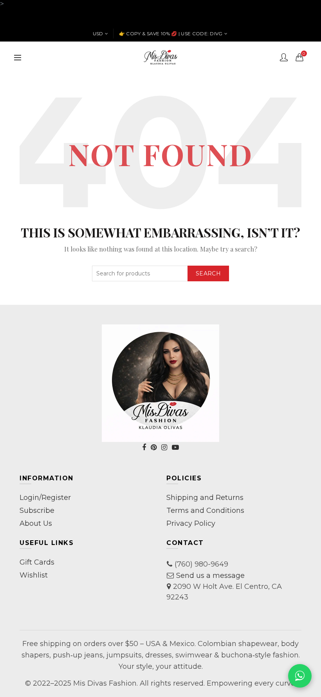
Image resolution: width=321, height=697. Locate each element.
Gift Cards (37, 562)
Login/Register (45, 497)
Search (208, 273)
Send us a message (210, 575)
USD (98, 33)
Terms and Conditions (205, 510)
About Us (36, 523)
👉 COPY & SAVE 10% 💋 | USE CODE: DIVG (171, 33)
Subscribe (37, 510)
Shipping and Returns (204, 497)
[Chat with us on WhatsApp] (300, 676)
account (284, 57)
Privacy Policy (190, 523)
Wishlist (34, 575)
